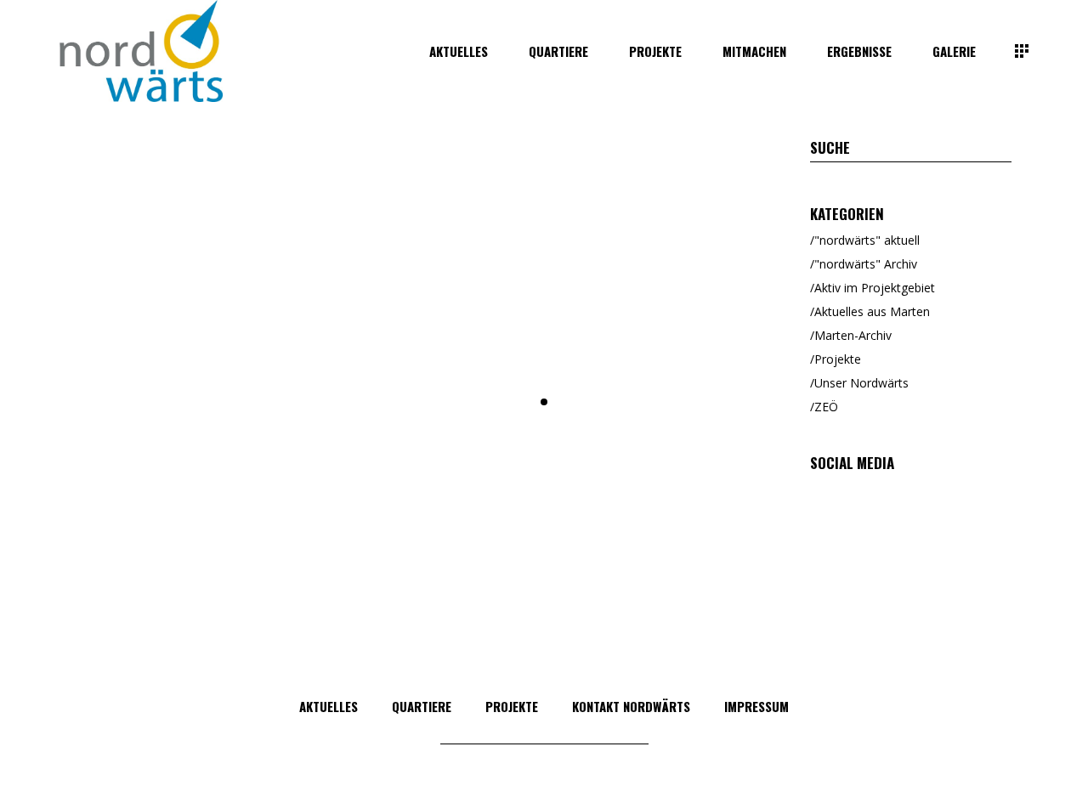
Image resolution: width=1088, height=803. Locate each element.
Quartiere (421, 706)
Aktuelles (328, 706)
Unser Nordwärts (861, 383)
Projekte (837, 359)
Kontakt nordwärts (631, 706)
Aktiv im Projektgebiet (874, 288)
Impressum (756, 706)
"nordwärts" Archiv (865, 264)
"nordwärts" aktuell (867, 240)
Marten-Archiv (853, 335)
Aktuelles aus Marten (872, 311)
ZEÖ (826, 407)
